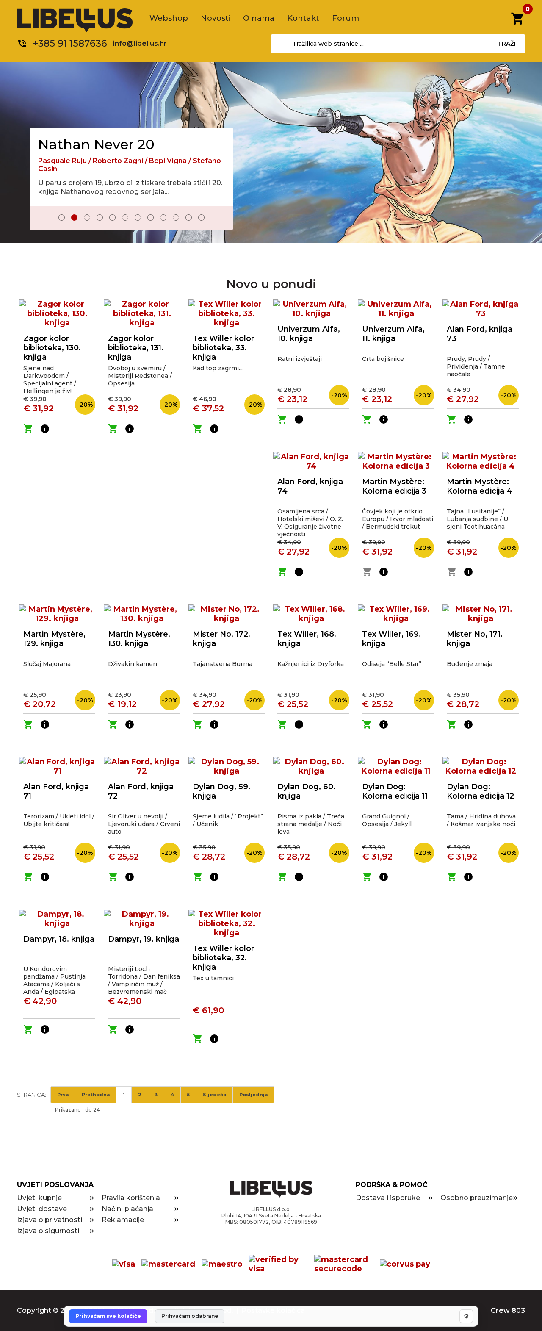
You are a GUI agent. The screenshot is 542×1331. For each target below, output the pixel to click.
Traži (507, 43)
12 (201, 217)
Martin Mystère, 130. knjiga (139, 638)
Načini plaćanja (127, 1209)
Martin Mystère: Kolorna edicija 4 (479, 486)
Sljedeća (214, 1095)
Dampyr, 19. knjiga (143, 939)
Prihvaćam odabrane (189, 1316)
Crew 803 (508, 1310)
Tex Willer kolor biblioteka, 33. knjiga (223, 348)
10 (176, 217)
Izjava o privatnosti (49, 1220)
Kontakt (303, 18)
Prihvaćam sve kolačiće (108, 1316)
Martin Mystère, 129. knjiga (54, 638)
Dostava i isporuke (388, 1198)
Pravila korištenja (131, 1198)
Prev (42, 218)
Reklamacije (123, 1220)
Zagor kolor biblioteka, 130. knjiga (52, 348)
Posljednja (253, 1095)
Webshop (168, 18)
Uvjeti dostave (42, 1209)
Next (220, 218)
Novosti (215, 18)
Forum (345, 18)
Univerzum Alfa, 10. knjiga (308, 333)
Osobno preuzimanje (476, 1198)
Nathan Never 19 (94, 136)
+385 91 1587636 (70, 43)
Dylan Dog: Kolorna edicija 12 (480, 791)
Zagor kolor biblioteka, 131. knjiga (135, 348)
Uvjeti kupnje (39, 1198)
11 (188, 217)
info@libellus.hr (140, 43)
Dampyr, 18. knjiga (58, 939)
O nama (258, 18)
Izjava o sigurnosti (48, 1231)
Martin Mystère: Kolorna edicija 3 (394, 486)
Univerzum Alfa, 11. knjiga (393, 333)
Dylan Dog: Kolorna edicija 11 (395, 791)
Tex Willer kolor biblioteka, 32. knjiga (223, 958)
